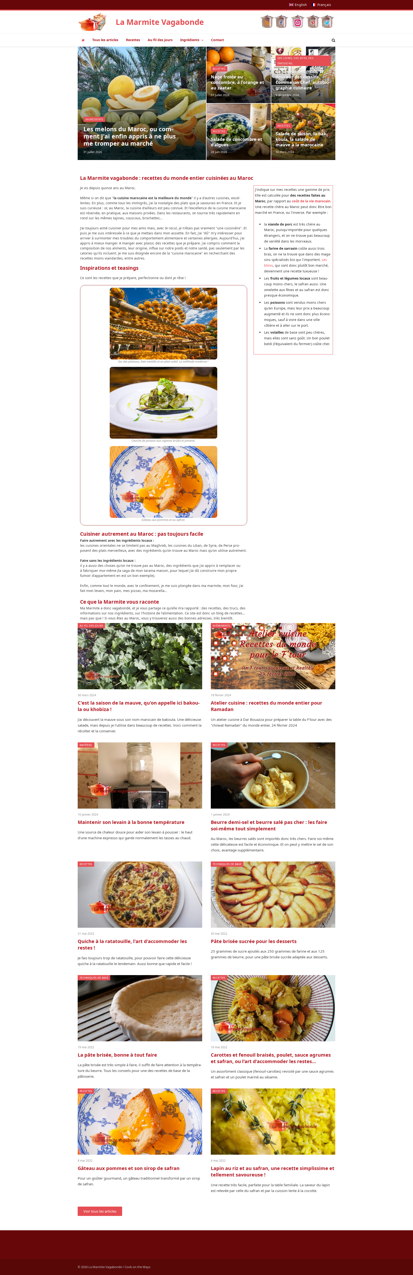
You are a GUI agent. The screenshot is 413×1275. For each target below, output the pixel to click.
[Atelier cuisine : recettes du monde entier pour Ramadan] (273, 656)
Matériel (86, 745)
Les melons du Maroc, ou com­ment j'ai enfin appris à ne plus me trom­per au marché (129, 136)
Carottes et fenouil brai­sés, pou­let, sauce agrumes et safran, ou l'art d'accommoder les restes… (271, 1058)
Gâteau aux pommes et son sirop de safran (128, 1168)
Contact (217, 40)
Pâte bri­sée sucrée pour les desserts (254, 941)
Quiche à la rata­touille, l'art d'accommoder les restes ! (132, 944)
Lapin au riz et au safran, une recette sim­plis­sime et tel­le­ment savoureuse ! (272, 1171)
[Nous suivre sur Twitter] (327, 20)
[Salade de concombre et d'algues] (238, 132)
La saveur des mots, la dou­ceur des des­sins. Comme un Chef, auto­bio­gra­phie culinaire (303, 80)
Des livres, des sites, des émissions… (295, 60)
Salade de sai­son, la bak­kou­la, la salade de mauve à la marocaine (302, 139)
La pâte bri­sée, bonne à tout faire (117, 1055)
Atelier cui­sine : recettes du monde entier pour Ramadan (266, 706)
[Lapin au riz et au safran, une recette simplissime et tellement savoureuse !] (273, 1121)
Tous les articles (105, 40)
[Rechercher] (333, 40)
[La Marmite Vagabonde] (92, 22)
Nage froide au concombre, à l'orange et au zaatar (237, 82)
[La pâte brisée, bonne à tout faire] (140, 1008)
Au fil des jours (160, 40)
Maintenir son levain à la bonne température (131, 822)
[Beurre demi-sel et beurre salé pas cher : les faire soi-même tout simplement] (273, 775)
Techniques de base (227, 864)
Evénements (221, 625)
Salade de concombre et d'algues (236, 142)
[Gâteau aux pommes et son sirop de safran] (140, 1121)
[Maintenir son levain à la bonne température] (140, 775)
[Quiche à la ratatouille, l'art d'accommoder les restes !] (140, 894)
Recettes (133, 40)
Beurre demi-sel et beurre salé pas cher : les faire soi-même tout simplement (269, 825)
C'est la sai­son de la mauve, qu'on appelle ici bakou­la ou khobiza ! (139, 706)
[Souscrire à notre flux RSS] (267, 20)
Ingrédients (189, 40)
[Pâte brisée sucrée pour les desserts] (273, 894)
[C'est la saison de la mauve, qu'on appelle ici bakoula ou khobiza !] (140, 656)
